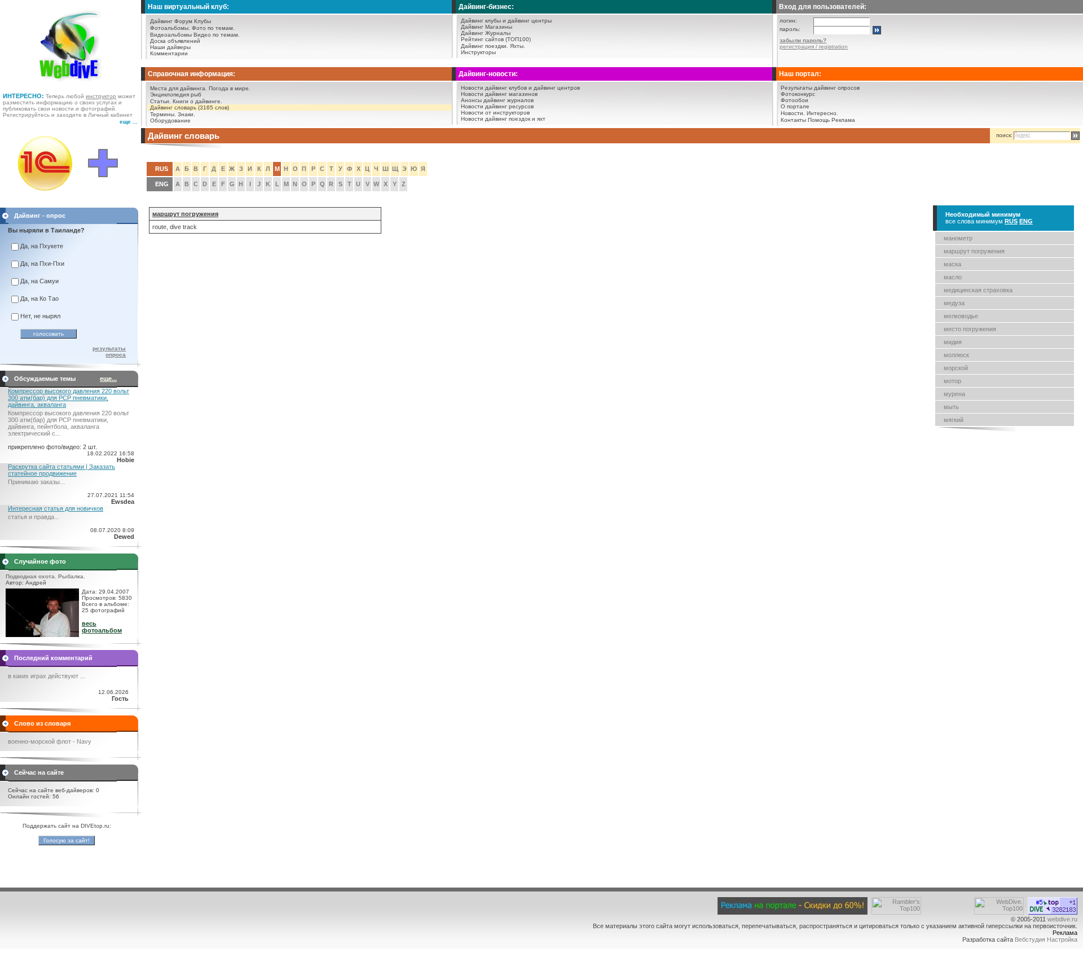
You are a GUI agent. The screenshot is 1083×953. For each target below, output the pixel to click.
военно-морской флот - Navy (49, 741)
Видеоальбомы (171, 35)
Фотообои (794, 100)
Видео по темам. (216, 35)
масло (953, 277)
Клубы (202, 21)
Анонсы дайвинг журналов (497, 100)
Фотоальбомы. (170, 28)
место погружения (970, 329)
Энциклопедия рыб (175, 94)
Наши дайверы (170, 47)
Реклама (843, 120)
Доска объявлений (175, 41)
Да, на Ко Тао (39, 298)
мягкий (953, 419)
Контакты (793, 120)
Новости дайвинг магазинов (499, 94)
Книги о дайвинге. (197, 101)
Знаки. (186, 114)
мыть (951, 406)
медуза (954, 303)
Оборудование (170, 120)
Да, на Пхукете (41, 246)
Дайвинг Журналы (485, 33)
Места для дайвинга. (178, 88)
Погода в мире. (229, 88)
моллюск (956, 355)
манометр (958, 238)
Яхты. (517, 46)
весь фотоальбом (102, 627)
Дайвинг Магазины (486, 27)
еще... (108, 378)
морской (956, 367)
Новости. (793, 113)
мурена (954, 393)
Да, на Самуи (39, 281)
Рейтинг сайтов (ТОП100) (496, 39)
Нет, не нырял (40, 316)
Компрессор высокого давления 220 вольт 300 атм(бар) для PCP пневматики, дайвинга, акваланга (68, 398)
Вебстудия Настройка (1046, 939)
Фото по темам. (213, 28)
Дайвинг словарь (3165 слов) (189, 107)
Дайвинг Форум (171, 21)
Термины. (163, 114)
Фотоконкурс (798, 94)
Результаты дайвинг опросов (820, 88)
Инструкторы (478, 52)
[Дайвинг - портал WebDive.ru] (71, 84)
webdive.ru (1062, 919)
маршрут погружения (974, 251)
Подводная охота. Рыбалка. (45, 576)
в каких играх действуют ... (46, 676)
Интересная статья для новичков (55, 508)
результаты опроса (109, 351)
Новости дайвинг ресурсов (497, 106)
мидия (953, 342)
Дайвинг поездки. (484, 46)
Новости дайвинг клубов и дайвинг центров (520, 88)
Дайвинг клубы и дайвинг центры (506, 20)
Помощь (819, 120)
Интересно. (822, 113)
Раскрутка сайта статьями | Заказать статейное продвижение (61, 470)
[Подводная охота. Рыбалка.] (42, 634)
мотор (952, 380)
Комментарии (169, 53)
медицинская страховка (978, 290)
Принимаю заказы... (36, 481)
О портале (795, 106)
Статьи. (160, 101)
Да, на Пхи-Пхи (42, 263)
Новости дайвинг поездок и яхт (503, 119)
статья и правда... (33, 516)
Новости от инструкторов (495, 112)
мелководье (961, 316)
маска (952, 264)
